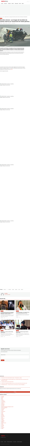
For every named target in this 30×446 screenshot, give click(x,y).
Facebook (5, 289)
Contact (5, 441)
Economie (2, 404)
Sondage (2, 425)
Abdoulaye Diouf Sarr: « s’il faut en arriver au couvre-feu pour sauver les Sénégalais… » (13, 384)
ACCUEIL (2, 3)
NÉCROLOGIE (16, 3)
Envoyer (3, 360)
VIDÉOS (23, 3)
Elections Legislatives (4, 407)
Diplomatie (2, 403)
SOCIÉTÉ (13, 3)
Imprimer (22, 289)
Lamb (2, 413)
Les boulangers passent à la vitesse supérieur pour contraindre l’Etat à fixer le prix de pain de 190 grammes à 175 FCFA (14, 380)
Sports (2, 426)
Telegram (16, 289)
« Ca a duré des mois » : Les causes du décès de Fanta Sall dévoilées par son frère (22, 312)
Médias (2, 414)
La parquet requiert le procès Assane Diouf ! (7, 381)
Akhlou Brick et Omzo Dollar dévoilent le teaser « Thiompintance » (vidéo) (11, 377)
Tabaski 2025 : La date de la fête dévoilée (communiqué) (7, 332)
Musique (2, 415)
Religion (2, 421)
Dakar (11, 69)
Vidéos (2, 428)
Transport (2, 427)
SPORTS (20, 3)
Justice (2, 412)
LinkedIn (13, 289)
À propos (2, 441)
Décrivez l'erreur (3, 354)
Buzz (2, 399)
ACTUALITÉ (5, 3)
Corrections (14, 441)
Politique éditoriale (9, 441)
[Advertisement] (15, 10)
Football (2, 409)
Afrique (2, 397)
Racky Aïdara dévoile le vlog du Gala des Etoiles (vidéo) (22, 332)
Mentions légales (19, 441)
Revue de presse (3, 422)
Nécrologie (2, 416)
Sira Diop (6, 23)
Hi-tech (2, 410)
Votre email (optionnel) (4, 351)
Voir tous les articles (7, 294)
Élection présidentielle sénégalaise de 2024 (7, 406)
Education (2, 405)
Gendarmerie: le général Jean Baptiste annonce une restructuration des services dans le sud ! (14, 383)
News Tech (2, 418)
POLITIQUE (9, 3)
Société (1, 18)
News (2, 417)
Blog (2, 398)
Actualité (2, 330)
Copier (19, 289)
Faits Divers (3, 408)
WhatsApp (10, 289)
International (3, 411)
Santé (2, 423)
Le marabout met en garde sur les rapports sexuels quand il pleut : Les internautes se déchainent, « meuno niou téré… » (7, 313)
